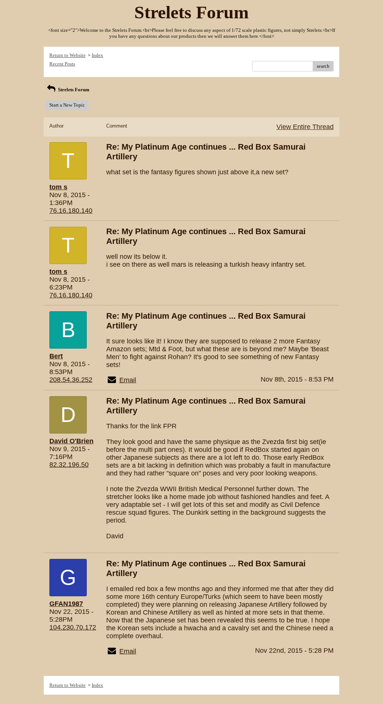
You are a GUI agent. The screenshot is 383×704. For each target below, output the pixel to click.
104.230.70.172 (72, 627)
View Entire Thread (305, 127)
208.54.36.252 (70, 379)
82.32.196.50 (69, 464)
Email (127, 380)
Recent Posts (62, 64)
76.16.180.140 (70, 210)
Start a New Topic (67, 105)
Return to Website (67, 55)
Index (97, 55)
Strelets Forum (73, 89)
